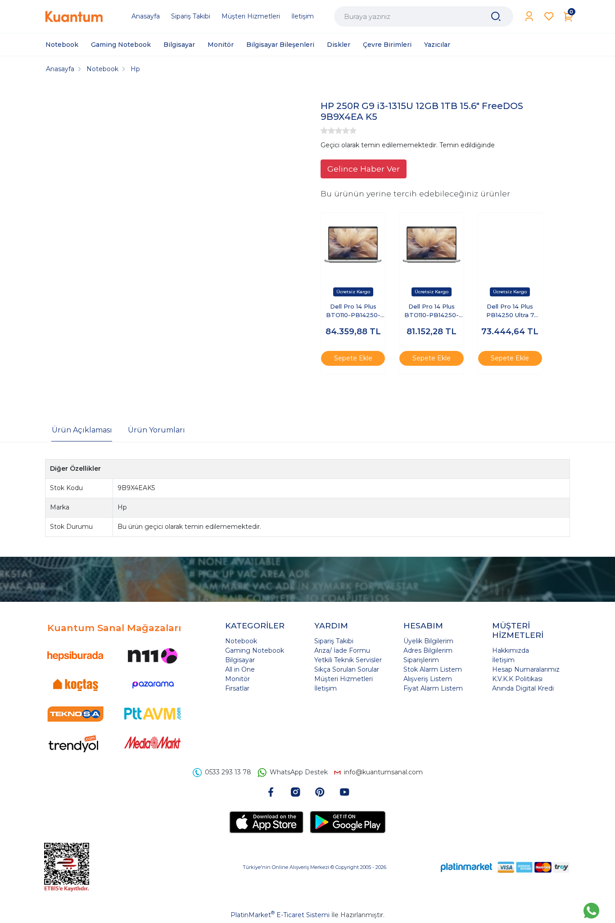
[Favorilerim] (549, 16)
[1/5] (324, 130)
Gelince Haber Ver (363, 168)
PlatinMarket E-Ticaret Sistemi (280, 915)
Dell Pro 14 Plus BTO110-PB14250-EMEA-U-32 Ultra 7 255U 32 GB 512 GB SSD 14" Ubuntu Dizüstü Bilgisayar (431, 311)
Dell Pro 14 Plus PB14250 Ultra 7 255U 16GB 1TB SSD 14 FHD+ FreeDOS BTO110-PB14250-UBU (510, 311)
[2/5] (328, 130)
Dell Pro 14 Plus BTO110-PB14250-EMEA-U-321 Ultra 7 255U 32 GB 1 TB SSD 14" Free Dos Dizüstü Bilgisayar (353, 311)
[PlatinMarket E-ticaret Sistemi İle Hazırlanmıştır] (466, 867)
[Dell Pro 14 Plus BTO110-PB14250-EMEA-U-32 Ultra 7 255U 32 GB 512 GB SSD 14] (431, 245)
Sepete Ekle (353, 358)
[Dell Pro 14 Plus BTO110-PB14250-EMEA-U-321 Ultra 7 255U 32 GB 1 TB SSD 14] (353, 245)
